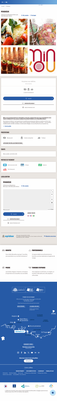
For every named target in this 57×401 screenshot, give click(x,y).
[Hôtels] (40, 5)
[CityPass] (41, 5)
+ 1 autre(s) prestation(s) (28, 92)
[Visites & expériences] (42, 5)
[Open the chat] (53, 392)
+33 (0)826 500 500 (34, 306)
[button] (47, 5)
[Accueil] (39, 5)
